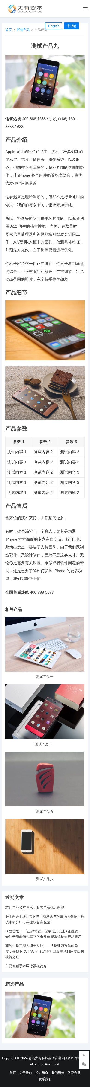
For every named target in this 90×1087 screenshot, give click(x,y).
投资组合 (41, 1073)
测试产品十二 (45, 744)
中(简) (71, 26)
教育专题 (74, 1073)
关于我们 (25, 1073)
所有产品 (23, 30)
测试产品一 (45, 677)
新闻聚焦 (57, 1073)
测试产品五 (45, 811)
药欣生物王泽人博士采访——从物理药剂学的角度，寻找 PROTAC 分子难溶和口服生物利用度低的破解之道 (44, 951)
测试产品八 (45, 879)
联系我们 (45, 1079)
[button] (85, 9)
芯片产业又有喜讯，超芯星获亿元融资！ (36, 907)
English (53, 26)
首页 (8, 30)
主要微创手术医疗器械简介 (26, 966)
